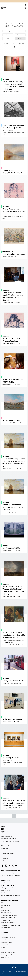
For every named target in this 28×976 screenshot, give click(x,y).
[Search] (25, 8)
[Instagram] (6, 865)
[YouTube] (16, 865)
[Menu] (25, 5)
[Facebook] (2, 865)
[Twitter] (13, 865)
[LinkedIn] (9, 865)
